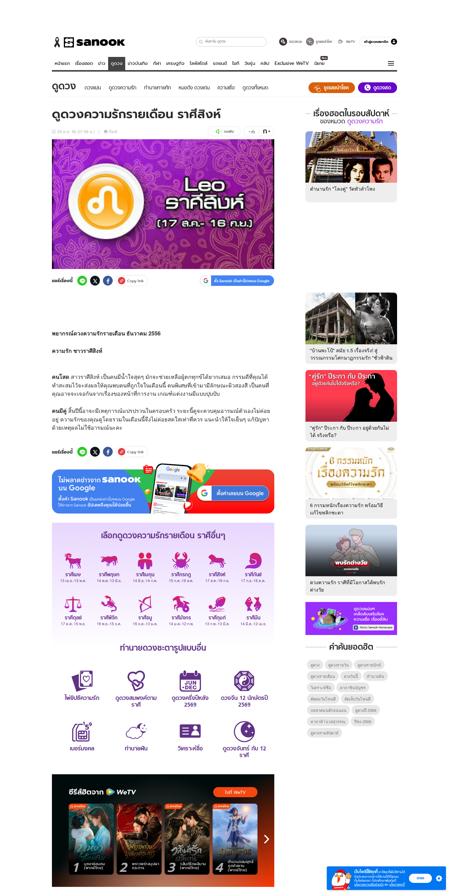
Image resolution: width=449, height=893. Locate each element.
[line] (82, 281)
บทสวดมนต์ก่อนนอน (328, 710)
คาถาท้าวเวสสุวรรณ (328, 721)
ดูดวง (116, 63)
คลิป (265, 63)
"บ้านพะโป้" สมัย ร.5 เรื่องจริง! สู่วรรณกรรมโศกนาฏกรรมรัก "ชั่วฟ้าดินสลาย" (351, 357)
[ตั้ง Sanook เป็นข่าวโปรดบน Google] (163, 488)
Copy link (135, 280)
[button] (201, 41)
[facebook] (108, 281)
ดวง (78, 333)
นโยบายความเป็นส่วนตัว (369, 884)
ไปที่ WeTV (235, 792)
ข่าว (101, 63)
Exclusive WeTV (292, 63)
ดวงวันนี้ (351, 676)
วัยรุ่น (249, 63)
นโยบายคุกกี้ (397, 884)
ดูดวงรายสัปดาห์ (324, 733)
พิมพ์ (113, 131)
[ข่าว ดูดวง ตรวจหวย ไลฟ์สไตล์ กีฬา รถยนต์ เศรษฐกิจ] (88, 42)
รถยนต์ (220, 63)
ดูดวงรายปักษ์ (369, 665)
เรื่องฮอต (84, 63)
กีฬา (157, 63)
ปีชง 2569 (362, 721)
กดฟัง (229, 131)
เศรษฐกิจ (175, 63)
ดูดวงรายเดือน (323, 676)
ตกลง (420, 878)
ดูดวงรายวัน (338, 665)
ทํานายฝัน (375, 676)
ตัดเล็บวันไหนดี (358, 699)
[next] (266, 839)
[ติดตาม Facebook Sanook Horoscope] (351, 618)
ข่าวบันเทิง (138, 63)
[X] (95, 281)
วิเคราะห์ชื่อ (321, 687)
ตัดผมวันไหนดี (323, 699)
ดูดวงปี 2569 (365, 710)
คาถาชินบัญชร (353, 687)
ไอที (235, 63)
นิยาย (319, 63)
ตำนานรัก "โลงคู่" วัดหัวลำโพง (342, 188)
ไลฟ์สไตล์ (198, 63)
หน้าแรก (62, 63)
